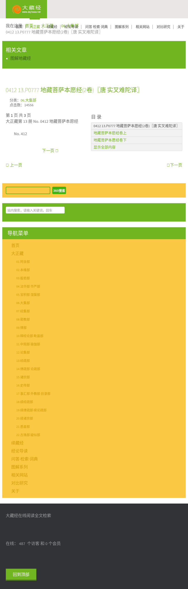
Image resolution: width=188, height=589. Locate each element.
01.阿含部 (23, 262)
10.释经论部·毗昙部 (29, 336)
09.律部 (21, 328)
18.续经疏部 (24, 402)
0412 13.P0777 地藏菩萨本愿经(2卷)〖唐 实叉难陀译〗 (74, 90)
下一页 (48, 150)
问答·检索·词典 (96, 27)
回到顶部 (21, 574)
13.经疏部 (23, 361)
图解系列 (122, 27)
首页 (19, 27)
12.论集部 (23, 353)
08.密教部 (23, 320)
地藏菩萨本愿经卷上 (110, 133)
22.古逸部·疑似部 (28, 435)
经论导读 (71, 27)
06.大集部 (28, 100)
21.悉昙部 (23, 427)
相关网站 (142, 27)
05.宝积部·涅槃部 (28, 295)
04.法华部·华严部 (28, 287)
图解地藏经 (20, 58)
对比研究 (163, 27)
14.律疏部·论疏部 (28, 369)
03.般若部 (23, 278)
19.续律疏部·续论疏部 (31, 410)
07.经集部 (23, 311)
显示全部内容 (105, 147)
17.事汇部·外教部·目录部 (33, 394)
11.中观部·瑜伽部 (28, 344)
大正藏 (35, 27)
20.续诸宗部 (24, 418)
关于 (180, 27)
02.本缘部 (23, 270)
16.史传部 (23, 386)
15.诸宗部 (23, 377)
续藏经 (52, 27)
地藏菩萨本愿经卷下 (110, 140)
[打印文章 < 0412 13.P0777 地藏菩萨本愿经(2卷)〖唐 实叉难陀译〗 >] (180, 99)
